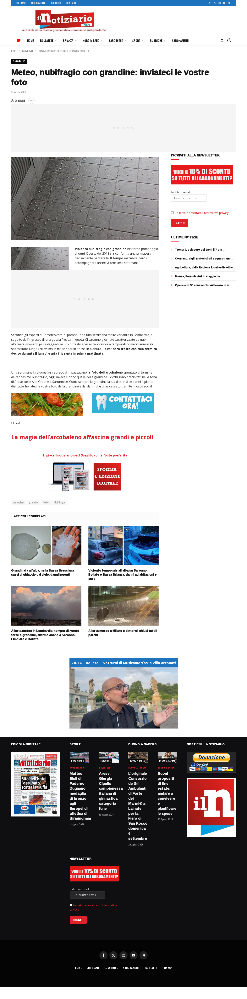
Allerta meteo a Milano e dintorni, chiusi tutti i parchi (122, 633)
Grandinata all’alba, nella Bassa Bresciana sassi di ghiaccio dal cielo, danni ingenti (42, 572)
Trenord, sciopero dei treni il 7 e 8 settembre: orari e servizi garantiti (198, 250)
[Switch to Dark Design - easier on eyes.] (228, 40)
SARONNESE (116, 40)
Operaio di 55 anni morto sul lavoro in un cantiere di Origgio (202, 285)
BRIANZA (68, 40)
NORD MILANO (91, 40)
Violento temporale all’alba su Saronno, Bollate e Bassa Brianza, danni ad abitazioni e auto (122, 574)
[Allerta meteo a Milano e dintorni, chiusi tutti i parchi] (123, 606)
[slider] (119, 725)
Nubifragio (59, 502)
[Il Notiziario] (64, 20)
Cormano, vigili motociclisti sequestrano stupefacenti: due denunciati (203, 258)
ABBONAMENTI (38, 3)
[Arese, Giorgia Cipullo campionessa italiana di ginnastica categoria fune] (109, 757)
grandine (33, 502)
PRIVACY (167, 968)
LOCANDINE (111, 968)
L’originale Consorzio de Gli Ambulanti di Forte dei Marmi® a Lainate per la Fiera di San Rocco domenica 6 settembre (137, 806)
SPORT (136, 40)
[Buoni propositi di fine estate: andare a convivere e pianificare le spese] (167, 757)
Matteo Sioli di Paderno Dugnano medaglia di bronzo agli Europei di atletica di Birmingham (79, 796)
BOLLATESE (46, 40)
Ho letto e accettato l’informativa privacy (201, 213)
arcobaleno (19, 502)
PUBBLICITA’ (55, 3)
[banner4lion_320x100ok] (47, 404)
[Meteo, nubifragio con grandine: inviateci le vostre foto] (85, 198)
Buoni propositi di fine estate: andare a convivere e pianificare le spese (167, 793)
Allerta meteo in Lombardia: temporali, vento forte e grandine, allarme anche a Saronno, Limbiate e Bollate (45, 635)
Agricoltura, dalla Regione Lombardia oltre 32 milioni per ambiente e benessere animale (204, 267)
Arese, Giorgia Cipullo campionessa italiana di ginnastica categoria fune (109, 791)
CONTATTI (71, 3)
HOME (30, 40)
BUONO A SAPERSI (138, 760)
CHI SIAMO (21, 3)
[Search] (222, 40)
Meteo (46, 502)
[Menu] (18, 40)
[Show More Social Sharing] (31, 101)
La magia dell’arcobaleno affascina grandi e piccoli (82, 437)
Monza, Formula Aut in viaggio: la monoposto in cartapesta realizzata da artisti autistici (201, 276)
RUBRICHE (156, 40)
